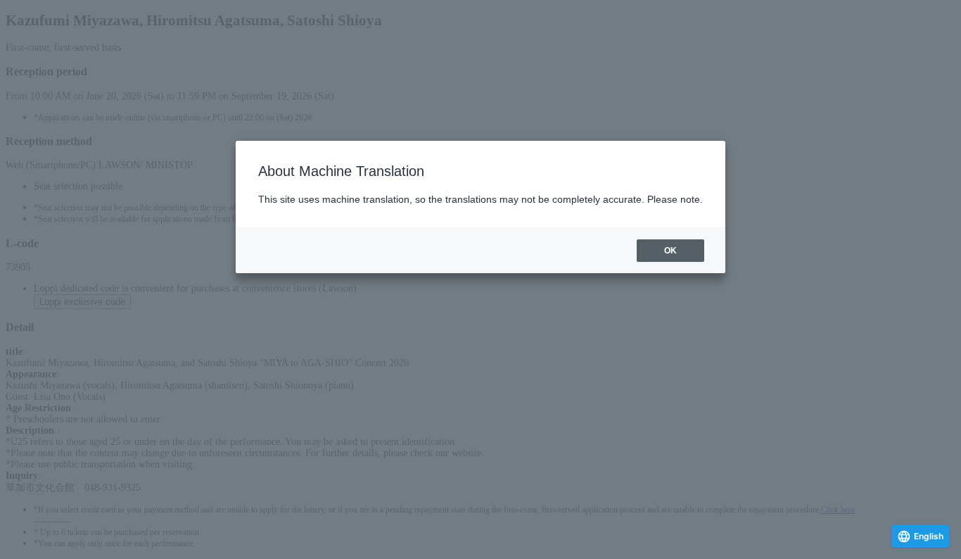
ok (670, 251)
